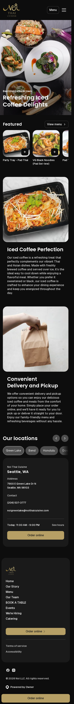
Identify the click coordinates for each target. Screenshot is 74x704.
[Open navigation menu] (64, 10)
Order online (35, 535)
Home (10, 581)
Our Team (12, 597)
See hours (58, 525)
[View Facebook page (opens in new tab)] (8, 670)
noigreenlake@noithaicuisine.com (28, 511)
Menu (53, 10)
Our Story (12, 586)
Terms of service (16, 646)
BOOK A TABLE (16, 602)
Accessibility (14, 651)
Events (10, 608)
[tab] (13, 450)
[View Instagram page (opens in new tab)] (13, 670)
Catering (11, 619)
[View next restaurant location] (64, 438)
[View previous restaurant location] (56, 438)
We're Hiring (14, 613)
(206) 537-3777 (16, 503)
